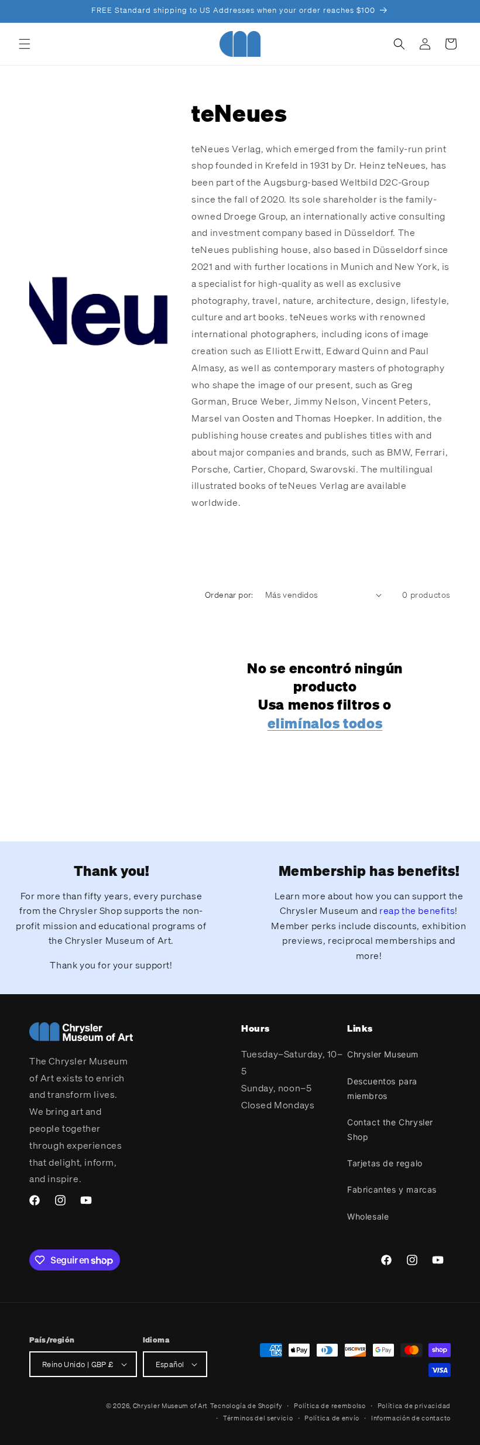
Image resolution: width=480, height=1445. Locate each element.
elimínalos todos (325, 723)
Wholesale (368, 1216)
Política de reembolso (330, 1406)
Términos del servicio (258, 1418)
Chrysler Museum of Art (170, 1406)
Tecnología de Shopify (246, 1406)
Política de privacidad (414, 1406)
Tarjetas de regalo (385, 1163)
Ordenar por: (229, 594)
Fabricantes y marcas (392, 1189)
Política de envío (331, 1418)
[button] (24, 44)
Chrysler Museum (383, 1054)
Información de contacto (411, 1418)
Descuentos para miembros (382, 1088)
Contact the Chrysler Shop (390, 1129)
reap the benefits (417, 910)
